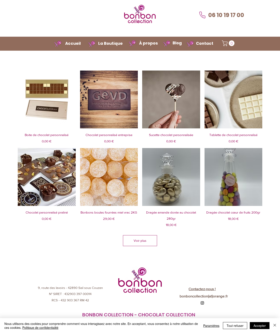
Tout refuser (235, 325)
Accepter (260, 325)
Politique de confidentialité (40, 327)
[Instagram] (202, 303)
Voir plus (140, 240)
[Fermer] (274, 326)
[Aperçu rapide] (47, 99)
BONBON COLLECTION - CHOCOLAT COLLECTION (138, 314)
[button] (229, 43)
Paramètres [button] (211, 325)
